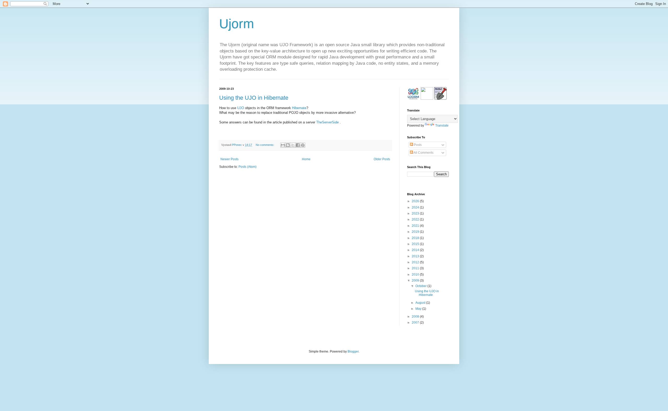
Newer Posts (229, 159)
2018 (416, 238)
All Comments (423, 152)
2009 (416, 280)
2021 (416, 226)
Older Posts (382, 159)
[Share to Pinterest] (302, 145)
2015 (416, 244)
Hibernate (299, 108)
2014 (416, 250)
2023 (416, 213)
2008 (416, 316)
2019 (416, 232)
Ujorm (236, 23)
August (420, 303)
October (421, 286)
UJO (240, 108)
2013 (416, 256)
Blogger (353, 351)
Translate (442, 125)
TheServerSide (327, 122)
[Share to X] (292, 145)
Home (306, 159)
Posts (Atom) (247, 167)
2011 (416, 268)
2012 (416, 262)
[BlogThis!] (287, 145)
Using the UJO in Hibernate (253, 97)
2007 (416, 322)
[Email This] (282, 145)
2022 (416, 219)
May (418, 309)
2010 (416, 274)
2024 (416, 207)
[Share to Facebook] (297, 145)
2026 (416, 201)
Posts (417, 145)
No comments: (265, 144)
